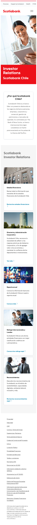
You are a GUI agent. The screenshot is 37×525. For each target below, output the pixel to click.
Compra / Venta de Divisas (14, 430)
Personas (5, 4)
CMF (8, 426)
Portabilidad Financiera (14, 451)
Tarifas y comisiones (13, 458)
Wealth (28, 4)
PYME (34, 4)
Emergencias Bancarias (13, 455)
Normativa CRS (11, 462)
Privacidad (10, 419)
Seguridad (10, 423)
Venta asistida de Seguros (14, 437)
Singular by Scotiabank (17, 4)
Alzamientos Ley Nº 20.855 (15, 474)
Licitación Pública (12, 447)
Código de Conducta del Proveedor (17, 440)
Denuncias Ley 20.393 (13, 465)
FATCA (9, 444)
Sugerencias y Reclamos (14, 433)
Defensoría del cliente (13, 478)
